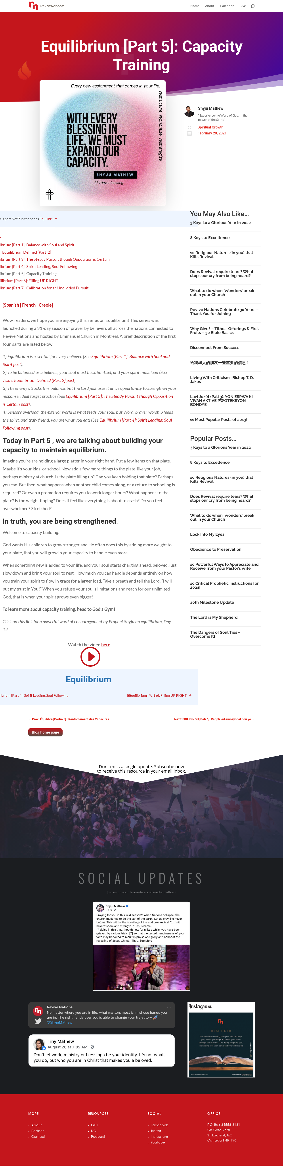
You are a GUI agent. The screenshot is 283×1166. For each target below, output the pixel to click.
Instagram (159, 1137)
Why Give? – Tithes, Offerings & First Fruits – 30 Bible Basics (224, 330)
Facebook (159, 1125)
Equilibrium (48, 219)
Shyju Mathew (210, 108)
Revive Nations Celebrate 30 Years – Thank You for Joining (224, 311)
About (209, 6)
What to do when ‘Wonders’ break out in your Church (222, 292)
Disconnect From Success (214, 347)
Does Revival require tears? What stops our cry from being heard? (221, 273)
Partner (37, 1131)
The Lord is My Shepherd (214, 617)
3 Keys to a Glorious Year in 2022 (220, 222)
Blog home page (45, 732)
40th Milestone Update (212, 602)
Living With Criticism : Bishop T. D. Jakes (222, 379)
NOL (94, 1131)
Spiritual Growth (210, 127)
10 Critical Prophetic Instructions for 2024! (224, 585)
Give (242, 6)
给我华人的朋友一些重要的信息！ (220, 362)
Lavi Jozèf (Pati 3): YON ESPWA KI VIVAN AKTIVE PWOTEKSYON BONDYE (221, 400)
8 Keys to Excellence (210, 237)
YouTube (158, 1142)
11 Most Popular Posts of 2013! (218, 419)
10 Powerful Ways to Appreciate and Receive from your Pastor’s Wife (224, 566)
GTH (94, 1125)
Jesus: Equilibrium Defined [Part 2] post (38, 380)
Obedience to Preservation (215, 549)
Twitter (156, 1131)
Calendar (227, 6)
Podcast (98, 1137)
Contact (38, 1137)
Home (194, 6)
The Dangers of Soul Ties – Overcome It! (215, 634)
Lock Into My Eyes (207, 534)
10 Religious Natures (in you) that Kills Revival (221, 254)
